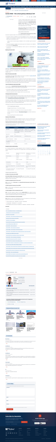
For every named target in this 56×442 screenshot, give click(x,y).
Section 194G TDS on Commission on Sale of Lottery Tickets (15, 235)
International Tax (21, 435)
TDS (16, 272)
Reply (7, 343)
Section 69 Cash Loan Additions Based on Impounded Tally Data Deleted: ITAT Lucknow (43, 102)
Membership (45, 435)
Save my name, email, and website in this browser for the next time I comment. (17, 407)
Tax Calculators (37, 435)
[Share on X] (29, 17)
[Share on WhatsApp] (33, 17)
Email (7, 400)
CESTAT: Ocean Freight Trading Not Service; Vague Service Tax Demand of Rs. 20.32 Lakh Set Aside (18, 290)
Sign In (48, 0)
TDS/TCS (20, 433)
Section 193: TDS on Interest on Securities (12, 218)
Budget (14, 6)
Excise (27, 6)
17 (38, 153)
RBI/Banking (28, 432)
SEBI (45, 6)
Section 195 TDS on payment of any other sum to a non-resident (15, 255)
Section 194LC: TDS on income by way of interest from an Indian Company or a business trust (20, 246)
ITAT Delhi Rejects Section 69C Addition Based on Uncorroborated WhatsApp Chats (43, 98)
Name (7, 397)
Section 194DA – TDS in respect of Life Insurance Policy (14, 229)
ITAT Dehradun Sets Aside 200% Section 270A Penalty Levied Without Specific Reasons (43, 74)
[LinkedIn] (13, 0)
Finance (48, 6)
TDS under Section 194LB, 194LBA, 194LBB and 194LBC (14, 244)
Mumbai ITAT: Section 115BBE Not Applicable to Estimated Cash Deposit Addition (43, 70)
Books (39, 0)
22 (47, 153)
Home (7, 6)
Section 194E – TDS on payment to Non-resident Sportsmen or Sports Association (18, 231)
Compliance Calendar (38, 433)
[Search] (30, 0)
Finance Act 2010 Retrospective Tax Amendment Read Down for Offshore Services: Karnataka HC (43, 54)
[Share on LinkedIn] (31, 17)
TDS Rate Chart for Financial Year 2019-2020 (12, 212)
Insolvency (28, 433)
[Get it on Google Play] (37, 423)
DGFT (40, 6)
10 (38, 151)
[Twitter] (8, 285)
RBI (42, 6)
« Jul (38, 157)
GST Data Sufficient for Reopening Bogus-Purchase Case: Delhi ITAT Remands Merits (43, 81)
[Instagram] (14, 0)
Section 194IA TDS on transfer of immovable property (14, 240)
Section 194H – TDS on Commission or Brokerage (13, 237)
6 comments (7, 17)
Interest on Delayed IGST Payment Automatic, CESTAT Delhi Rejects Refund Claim (43, 66)
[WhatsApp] (15, 0)
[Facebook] (9, 0)
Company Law (23, 6)
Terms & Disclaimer (48, 438)
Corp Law (51, 6)
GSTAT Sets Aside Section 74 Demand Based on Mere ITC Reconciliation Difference (43, 90)
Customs (30, 6)
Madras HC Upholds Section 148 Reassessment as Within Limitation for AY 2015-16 (43, 50)
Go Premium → (44, 37)
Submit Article (45, 431)
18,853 (21, 283)
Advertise (45, 432)
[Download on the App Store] (43, 423)
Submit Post (44, 0)
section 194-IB (32, 75)
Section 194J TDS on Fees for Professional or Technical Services (15, 250)
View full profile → (32, 285)
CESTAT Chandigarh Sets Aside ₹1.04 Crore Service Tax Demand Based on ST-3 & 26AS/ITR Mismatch (28, 8)
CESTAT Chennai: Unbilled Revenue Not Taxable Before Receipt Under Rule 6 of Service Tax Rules (18, 293)
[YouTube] (12, 0)
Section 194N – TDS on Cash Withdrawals (12, 252)
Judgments (36, 432)
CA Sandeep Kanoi (9, 16)
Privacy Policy (43, 438)
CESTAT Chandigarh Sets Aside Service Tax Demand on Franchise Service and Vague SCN (18, 295)
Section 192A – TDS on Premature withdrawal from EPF (14, 216)
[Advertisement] (11, 27)
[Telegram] (17, 0)
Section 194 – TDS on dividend (10, 220)
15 (47, 151)
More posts (39, 61)
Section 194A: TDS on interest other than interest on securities (15, 222)
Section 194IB (12, 272)
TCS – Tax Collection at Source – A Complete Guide (14, 210)
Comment (8, 387)
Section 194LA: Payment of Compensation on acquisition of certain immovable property (19, 242)
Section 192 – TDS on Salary (10, 214)
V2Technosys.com (20, 438)
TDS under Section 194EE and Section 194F (12, 233)
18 (40, 153)
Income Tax (10, 6)
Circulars (36, 431)
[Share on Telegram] (35, 17)
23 (49, 153)
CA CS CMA (37, 6)
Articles (13, 10)
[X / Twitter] (11, 0)
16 (49, 151)
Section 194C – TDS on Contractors (11, 225)
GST (33, 6)
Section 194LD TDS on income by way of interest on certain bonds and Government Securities (20, 248)
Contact (45, 433)
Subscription (34, 0)
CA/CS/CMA (28, 435)
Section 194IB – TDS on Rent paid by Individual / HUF (20, 14)
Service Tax (18, 6)
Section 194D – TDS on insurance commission (13, 227)
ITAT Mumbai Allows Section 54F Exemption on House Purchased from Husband (43, 94)
